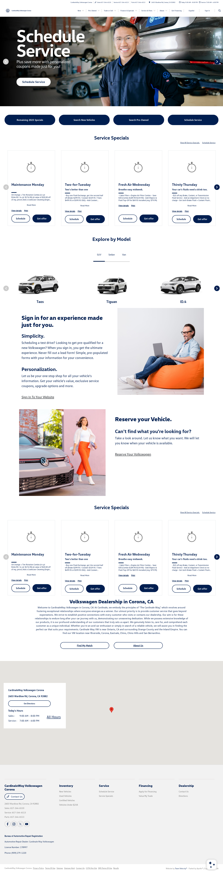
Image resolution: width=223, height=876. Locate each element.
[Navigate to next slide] (220, 61)
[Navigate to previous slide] (2, 61)
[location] (149, 2)
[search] (219, 10)
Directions (183, 796)
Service (104, 785)
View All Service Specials (190, 143)
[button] (111, 710)
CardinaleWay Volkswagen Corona (18, 868)
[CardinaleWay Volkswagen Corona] (18, 10)
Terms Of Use (50, 868)
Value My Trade (146, 796)
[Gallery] (111, 61)
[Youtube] (27, 824)
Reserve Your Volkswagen (133, 454)
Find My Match (85, 645)
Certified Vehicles (67, 800)
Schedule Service (208, 143)
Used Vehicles (65, 796)
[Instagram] (14, 824)
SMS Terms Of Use (105, 868)
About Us (138, 645)
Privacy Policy (38, 868)
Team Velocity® (181, 868)
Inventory (66, 785)
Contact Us (16, 796)
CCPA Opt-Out (91, 868)
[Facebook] (8, 824)
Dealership (186, 785)
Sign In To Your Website (38, 397)
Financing (145, 785)
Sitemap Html (69, 868)
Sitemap (60, 868)
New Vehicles (65, 791)
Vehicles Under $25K (68, 804)
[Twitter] (20, 824)
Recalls (116, 868)
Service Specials (106, 796)
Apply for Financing (148, 791)
